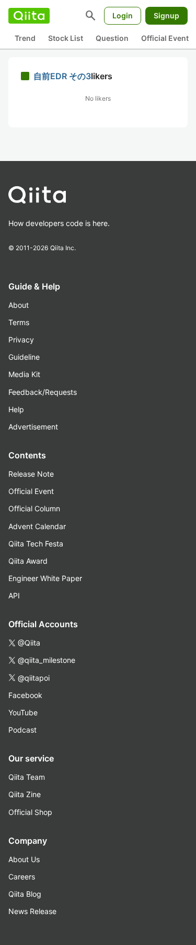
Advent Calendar (37, 526)
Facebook (25, 695)
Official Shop (30, 812)
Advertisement (33, 426)
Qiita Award (28, 560)
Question (112, 38)
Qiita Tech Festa (35, 543)
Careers (21, 876)
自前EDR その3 (62, 76)
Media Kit (24, 374)
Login (122, 15)
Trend (25, 38)
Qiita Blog (24, 893)
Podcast (22, 729)
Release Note (31, 473)
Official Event (165, 38)
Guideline (24, 356)
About (18, 304)
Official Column (34, 508)
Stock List (65, 38)
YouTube (23, 712)
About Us (24, 859)
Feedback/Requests (42, 392)
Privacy (21, 339)
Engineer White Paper (45, 578)
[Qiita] (29, 16)
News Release (32, 911)
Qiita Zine (24, 794)
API (14, 595)
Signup (166, 15)
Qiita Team (26, 776)
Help (16, 409)
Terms (18, 322)
